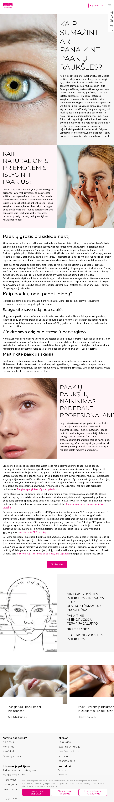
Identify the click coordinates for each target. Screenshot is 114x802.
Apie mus (8, 742)
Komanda (8, 746)
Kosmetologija (66, 761)
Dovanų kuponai (12, 756)
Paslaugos (64, 742)
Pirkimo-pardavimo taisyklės (19, 770)
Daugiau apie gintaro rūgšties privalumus (38, 489)
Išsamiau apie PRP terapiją (32, 532)
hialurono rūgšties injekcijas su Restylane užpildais (43, 553)
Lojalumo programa (14, 789)
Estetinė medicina (69, 751)
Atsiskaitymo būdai (14, 775)
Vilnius (62, 770)
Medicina (63, 756)
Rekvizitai (8, 751)
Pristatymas (9, 779)
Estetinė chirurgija (69, 746)
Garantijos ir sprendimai (17, 784)
